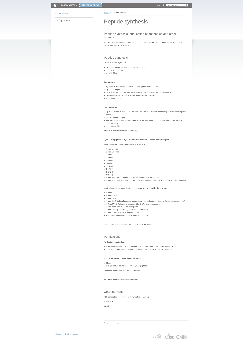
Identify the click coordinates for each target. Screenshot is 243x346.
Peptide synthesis (62, 13)
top (118, 323)
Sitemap (58, 334)
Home (106, 12)
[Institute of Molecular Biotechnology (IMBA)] (169, 336)
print (108, 323)
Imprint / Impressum (72, 334)
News (159, 5)
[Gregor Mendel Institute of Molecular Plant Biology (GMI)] (182, 336)
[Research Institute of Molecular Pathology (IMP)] (156, 336)
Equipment (64, 20)
